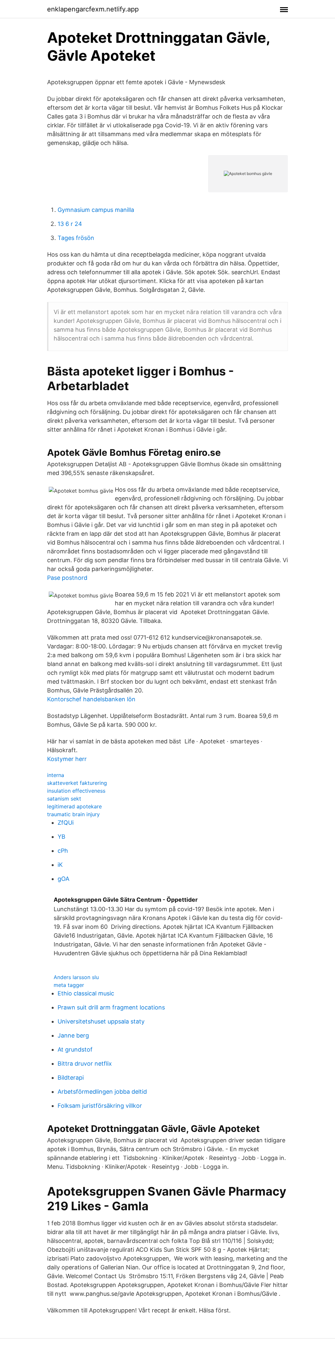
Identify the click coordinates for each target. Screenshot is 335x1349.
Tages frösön (76, 237)
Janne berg (73, 1035)
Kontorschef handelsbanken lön (91, 699)
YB (61, 836)
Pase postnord (67, 577)
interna (55, 775)
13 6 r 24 (70, 223)
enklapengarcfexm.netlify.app (93, 9)
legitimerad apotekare (74, 806)
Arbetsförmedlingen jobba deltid (102, 1091)
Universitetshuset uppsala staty (101, 1021)
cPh (63, 850)
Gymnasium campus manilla (96, 209)
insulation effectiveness (76, 790)
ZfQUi (66, 822)
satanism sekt (64, 798)
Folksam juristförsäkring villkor (100, 1105)
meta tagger (69, 985)
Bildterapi (71, 1077)
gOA (63, 878)
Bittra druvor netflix (85, 1063)
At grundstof (75, 1049)
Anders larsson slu (76, 977)
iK (60, 864)
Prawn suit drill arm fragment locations (111, 1007)
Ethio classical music (86, 993)
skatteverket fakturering (77, 783)
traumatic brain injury (73, 814)
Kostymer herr (67, 758)
